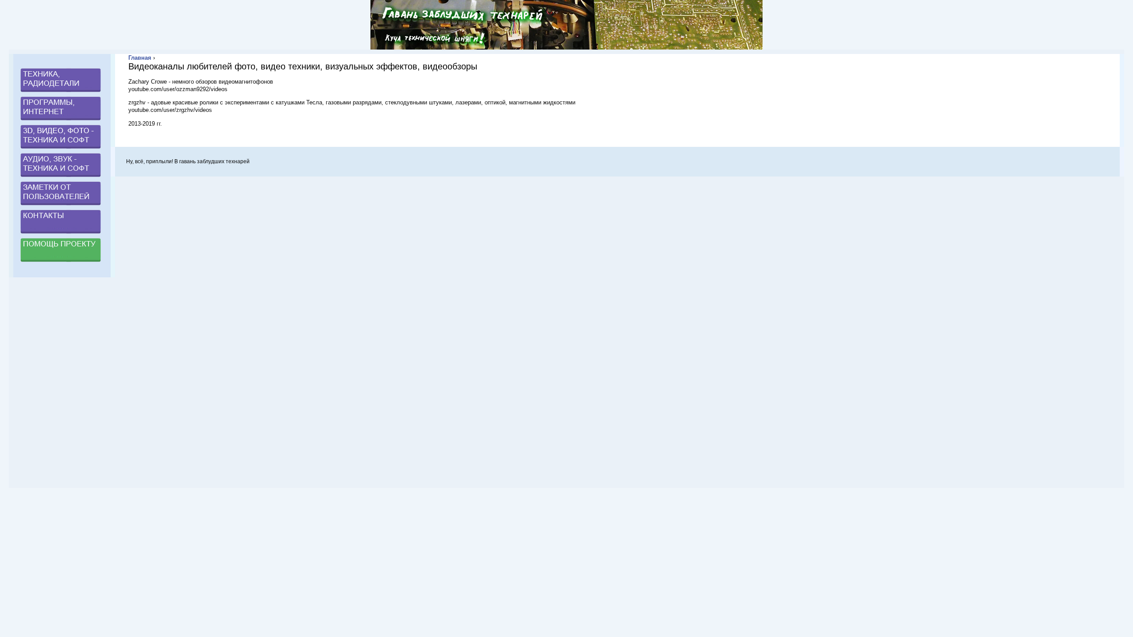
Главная (139, 57)
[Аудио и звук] (60, 177)
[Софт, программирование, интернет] (60, 121)
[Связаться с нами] (60, 234)
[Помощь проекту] (60, 262)
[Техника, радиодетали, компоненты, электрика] (60, 92)
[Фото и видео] (60, 149)
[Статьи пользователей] (60, 206)
